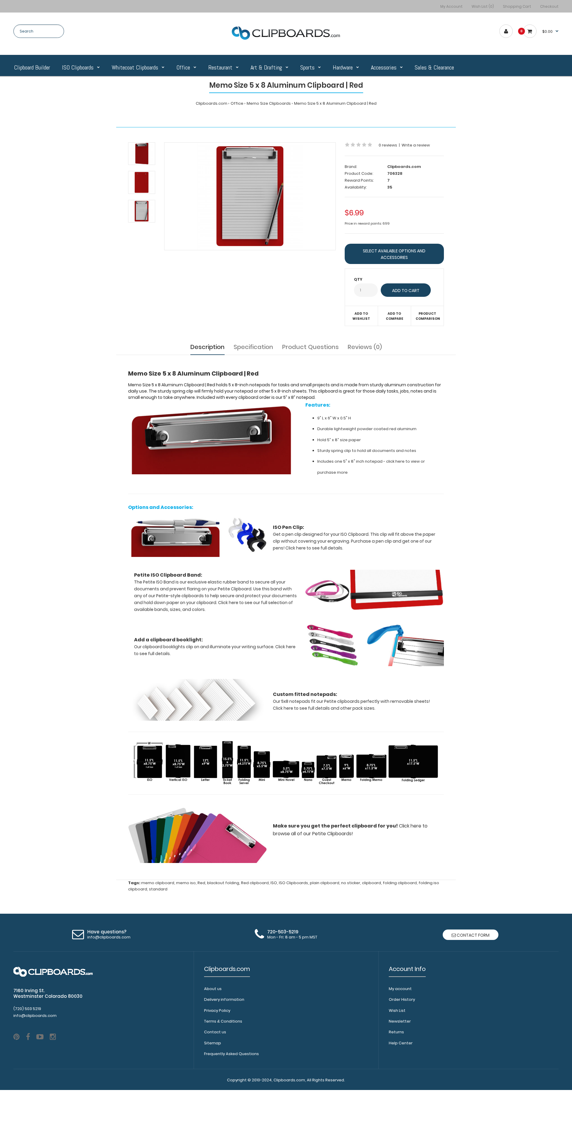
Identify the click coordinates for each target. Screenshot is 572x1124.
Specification (253, 347)
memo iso (186, 883)
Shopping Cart (517, 6)
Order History (402, 999)
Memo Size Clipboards (269, 103)
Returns (396, 1032)
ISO (274, 883)
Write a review (416, 145)
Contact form (472, 935)
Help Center (401, 1043)
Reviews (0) (365, 347)
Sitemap (212, 1043)
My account (400, 989)
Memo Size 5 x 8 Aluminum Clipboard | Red (335, 103)
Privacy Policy (217, 1010)
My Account (451, 6)
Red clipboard (255, 883)
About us (213, 989)
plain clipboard (324, 883)
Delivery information (224, 999)
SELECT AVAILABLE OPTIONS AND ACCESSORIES (394, 254)
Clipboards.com (211, 103)
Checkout (549, 6)
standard (158, 889)
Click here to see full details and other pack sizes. (324, 708)
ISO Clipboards (293, 883)
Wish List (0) (483, 6)
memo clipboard (157, 883)
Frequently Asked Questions (231, 1054)
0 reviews (388, 145)
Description (207, 347)
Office (237, 103)
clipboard (371, 883)
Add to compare (394, 316)
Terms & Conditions (223, 1021)
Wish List (397, 1010)
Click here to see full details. (314, 548)
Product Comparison (428, 316)
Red (201, 883)
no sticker (350, 883)
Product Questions (310, 347)
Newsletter (400, 1021)
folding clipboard (400, 883)
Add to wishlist (361, 316)
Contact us (215, 1032)
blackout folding (223, 883)
